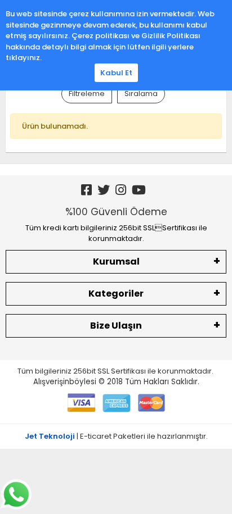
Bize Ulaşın (116, 325)
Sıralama (141, 93)
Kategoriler (116, 293)
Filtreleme (87, 93)
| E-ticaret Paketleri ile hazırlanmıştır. (116, 436)
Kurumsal (116, 261)
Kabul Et (116, 72)
